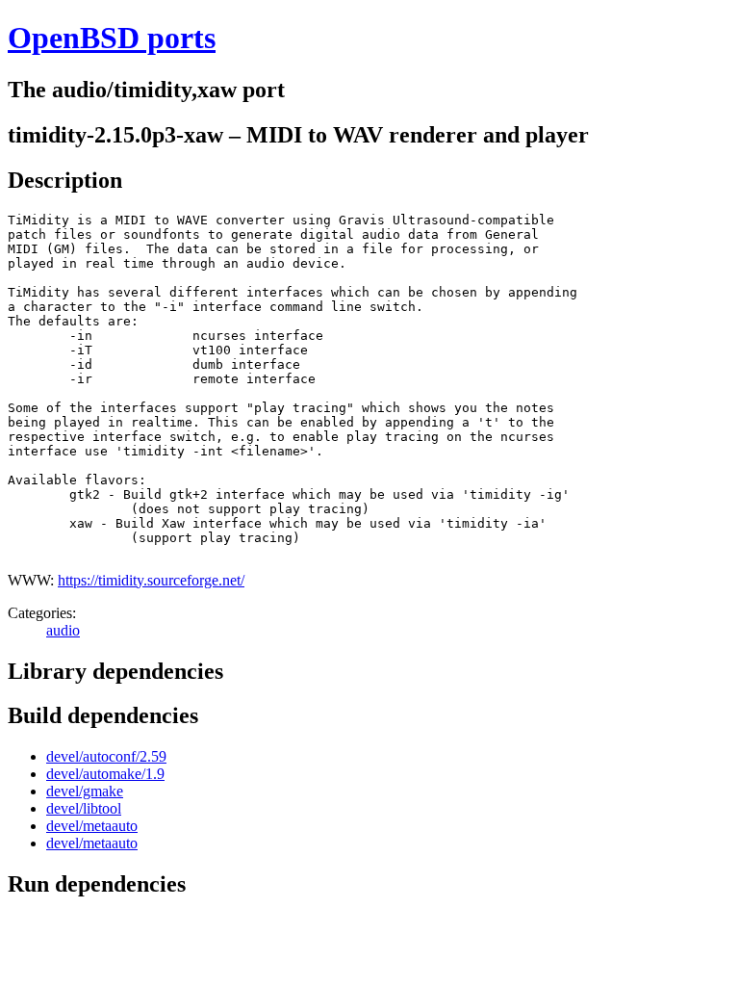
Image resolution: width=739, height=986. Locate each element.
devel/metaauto (92, 825)
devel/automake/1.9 (105, 773)
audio (63, 630)
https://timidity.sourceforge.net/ (151, 580)
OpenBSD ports (112, 37)
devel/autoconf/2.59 (106, 756)
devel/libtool (83, 808)
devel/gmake (84, 791)
